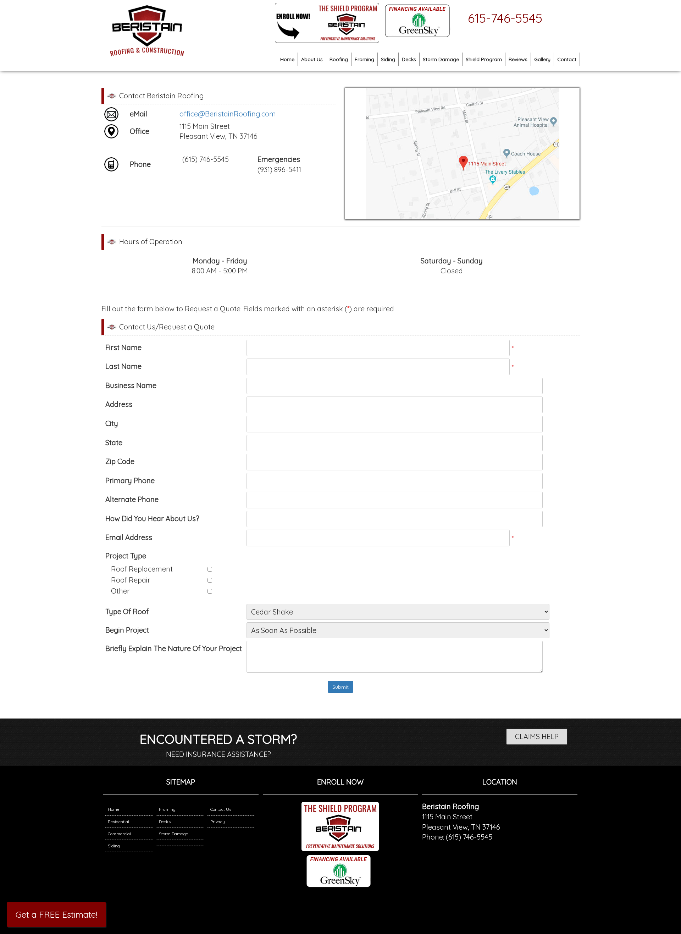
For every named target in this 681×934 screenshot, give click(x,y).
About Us (312, 59)
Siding (388, 59)
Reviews (518, 59)
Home (287, 59)
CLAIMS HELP (537, 736)
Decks (409, 59)
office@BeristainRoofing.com (227, 113)
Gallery (542, 59)
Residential (118, 821)
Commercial (119, 833)
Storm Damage (441, 59)
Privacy (217, 821)
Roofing (339, 59)
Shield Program (484, 59)
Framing (364, 59)
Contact (566, 59)
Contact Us (220, 809)
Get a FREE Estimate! (56, 914)
